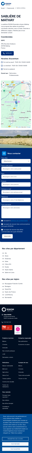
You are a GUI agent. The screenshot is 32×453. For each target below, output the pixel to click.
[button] (16, 102)
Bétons (4, 341)
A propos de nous (23, 362)
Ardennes (8, 258)
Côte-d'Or (8, 264)
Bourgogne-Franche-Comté (13, 283)
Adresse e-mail (6, 189)
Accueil (3, 8)
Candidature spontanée (5, 407)
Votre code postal (6, 165)
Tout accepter (15, 449)
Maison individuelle (7, 366)
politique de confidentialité (19, 220)
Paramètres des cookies (15, 439)
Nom (2, 173)
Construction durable (8, 381)
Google (29, 127)
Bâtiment (4, 369)
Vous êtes (4, 158)
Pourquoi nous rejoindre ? (6, 396)
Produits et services (7, 338)
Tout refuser (15, 444)
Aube (6, 261)
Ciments (4, 344)
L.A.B (3, 354)
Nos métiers (5, 400)
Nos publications (23, 341)
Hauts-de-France (10, 292)
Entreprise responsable (24, 338)
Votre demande (6, 204)
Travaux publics (6, 378)
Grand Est (8, 289)
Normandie (8, 297)
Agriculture (5, 372)
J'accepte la (15, 220)
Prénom (3, 181)
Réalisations (5, 362)
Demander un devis (7, 357)
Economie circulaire (24, 344)
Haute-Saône (9, 270)
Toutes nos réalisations (5, 386)
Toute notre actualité (24, 375)
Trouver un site (10, 8)
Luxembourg (9, 294)
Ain (6, 253)
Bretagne (8, 286)
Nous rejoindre (6, 392)
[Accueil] (7, 4)
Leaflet (19, 127)
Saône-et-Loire (9, 272)
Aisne (6, 256)
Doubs (7, 267)
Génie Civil (5, 375)
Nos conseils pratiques (8, 351)
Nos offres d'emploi (7, 403)
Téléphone (4, 197)
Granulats (5, 347)
